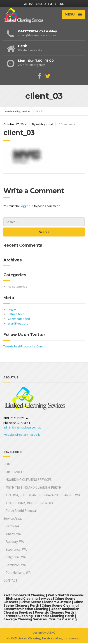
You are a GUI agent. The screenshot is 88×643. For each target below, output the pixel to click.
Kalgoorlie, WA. (16, 557)
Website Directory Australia (21, 435)
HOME (7, 464)
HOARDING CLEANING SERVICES (29, 479)
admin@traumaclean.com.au (22, 427)
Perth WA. (13, 526)
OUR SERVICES (14, 472)
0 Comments (66, 124)
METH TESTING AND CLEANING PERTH (33, 487)
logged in (27, 206)
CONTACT (10, 580)
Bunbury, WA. (15, 541)
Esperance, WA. (16, 549)
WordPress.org (18, 323)
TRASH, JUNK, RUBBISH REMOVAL (30, 503)
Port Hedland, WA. (18, 572)
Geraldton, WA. (16, 565)
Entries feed (16, 314)
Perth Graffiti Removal (21, 510)
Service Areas (12, 518)
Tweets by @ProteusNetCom (23, 346)
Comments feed (19, 319)
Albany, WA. (13, 534)
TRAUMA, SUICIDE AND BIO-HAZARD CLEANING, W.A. (43, 495)
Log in (12, 309)
